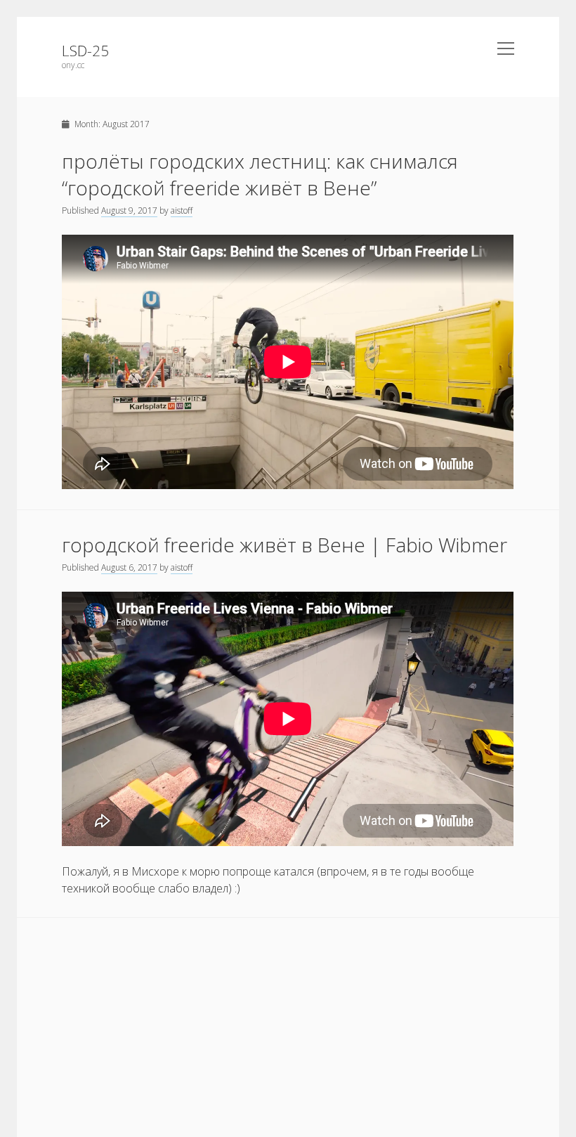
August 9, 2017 (129, 210)
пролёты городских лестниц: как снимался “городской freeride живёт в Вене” (260, 174)
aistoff (181, 210)
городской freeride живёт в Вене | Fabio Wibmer (284, 544)
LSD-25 (85, 50)
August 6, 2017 (129, 567)
